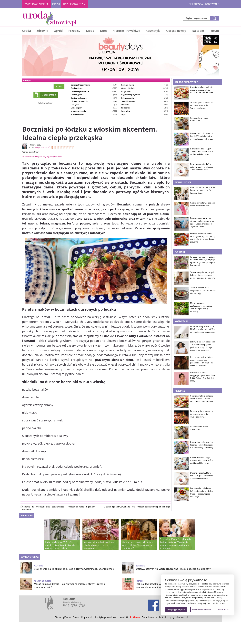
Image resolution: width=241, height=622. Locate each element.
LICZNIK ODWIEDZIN (74, 4)
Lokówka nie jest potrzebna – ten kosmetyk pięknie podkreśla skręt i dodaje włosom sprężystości (202, 345)
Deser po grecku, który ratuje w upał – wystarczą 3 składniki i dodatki (201, 167)
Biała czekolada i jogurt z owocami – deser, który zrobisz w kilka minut (201, 151)
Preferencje (223, 609)
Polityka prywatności (106, 617)
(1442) (144, 101)
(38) (144, 94)
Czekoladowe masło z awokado (199, 119)
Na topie (198, 31)
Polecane (26, 515)
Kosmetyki (153, 31)
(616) (144, 98)
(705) (94, 114)
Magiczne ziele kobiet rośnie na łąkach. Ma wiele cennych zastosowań (98, 545)
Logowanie (212, 4)
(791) (144, 108)
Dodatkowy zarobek (152, 617)
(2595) (144, 104)
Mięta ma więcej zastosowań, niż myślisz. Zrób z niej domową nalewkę (201, 307)
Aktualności (183, 182)
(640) (94, 101)
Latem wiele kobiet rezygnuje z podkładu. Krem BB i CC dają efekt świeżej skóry (202, 376)
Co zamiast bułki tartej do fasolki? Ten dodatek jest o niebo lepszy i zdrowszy (201, 136)
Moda (90, 31)
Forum (214, 31)
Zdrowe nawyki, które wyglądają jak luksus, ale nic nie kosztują (203, 290)
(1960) (94, 111)
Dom (103, 31)
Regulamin (87, 617)
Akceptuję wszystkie (176, 609)
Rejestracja (196, 4)
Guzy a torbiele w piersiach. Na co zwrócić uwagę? (202, 204)
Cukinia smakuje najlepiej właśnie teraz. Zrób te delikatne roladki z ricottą (201, 90)
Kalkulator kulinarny (45, 103)
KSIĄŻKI (55, 4)
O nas (76, 617)
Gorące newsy (176, 31)
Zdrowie (42, 31)
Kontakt (124, 617)
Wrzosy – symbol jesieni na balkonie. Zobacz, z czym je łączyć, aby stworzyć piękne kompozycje (202, 261)
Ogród (58, 31)
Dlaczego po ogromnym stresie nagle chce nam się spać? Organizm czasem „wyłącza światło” (202, 222)
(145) (144, 85)
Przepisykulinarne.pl (176, 617)
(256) (94, 108)
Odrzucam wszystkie (201, 609)
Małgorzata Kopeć (42, 147)
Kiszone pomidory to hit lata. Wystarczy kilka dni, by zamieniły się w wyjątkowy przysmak (202, 237)
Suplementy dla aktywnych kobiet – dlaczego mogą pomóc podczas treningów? (202, 275)
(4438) (144, 88)
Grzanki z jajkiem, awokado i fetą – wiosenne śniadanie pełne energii (137, 506)
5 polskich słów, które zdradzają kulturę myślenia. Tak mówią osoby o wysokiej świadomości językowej (175, 543)
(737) (94, 94)
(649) (94, 85)
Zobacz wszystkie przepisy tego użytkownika (42, 156)
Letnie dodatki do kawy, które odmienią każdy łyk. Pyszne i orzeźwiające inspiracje (201, 492)
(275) (144, 111)
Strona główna (63, 617)
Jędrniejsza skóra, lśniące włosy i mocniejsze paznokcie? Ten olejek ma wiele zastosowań (201, 361)
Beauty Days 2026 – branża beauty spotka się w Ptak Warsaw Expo (202, 190)
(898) (144, 114)
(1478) (144, 91)
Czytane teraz (29, 556)
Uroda (26, 31)
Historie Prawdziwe (126, 31)
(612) (94, 98)
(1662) (94, 88)
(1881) (94, 91)
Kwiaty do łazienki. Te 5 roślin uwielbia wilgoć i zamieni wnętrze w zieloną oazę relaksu (61, 545)
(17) (94, 104)
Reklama (135, 617)
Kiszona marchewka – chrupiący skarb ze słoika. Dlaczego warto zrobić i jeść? (137, 545)
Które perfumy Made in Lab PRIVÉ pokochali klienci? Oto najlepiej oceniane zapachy (202, 329)
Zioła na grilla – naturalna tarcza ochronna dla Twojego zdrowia (201, 105)
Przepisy (74, 31)
